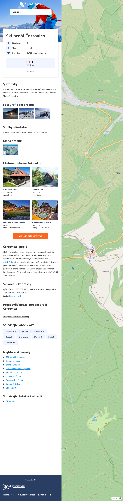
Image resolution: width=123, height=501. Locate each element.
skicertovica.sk (14, 296)
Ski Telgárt (11, 387)
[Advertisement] (21, 419)
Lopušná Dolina (13, 384)
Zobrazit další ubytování (31, 236)
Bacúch (9, 337)
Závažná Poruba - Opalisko (18, 368)
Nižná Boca (39, 331)
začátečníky (8, 262)
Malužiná (38, 337)
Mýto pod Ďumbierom (16, 357)
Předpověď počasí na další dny (16, 316)
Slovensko (30, 71)
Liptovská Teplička (14, 372)
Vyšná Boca (11, 331)
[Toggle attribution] (120, 498)
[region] (92, 250)
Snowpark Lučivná (14, 380)
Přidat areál (8, 494)
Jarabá (25, 331)
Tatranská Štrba (13, 376)
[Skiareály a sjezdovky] (50, 495)
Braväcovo (23, 337)
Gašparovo (10, 342)
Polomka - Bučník (14, 361)
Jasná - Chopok (13, 364)
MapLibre (115, 498)
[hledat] (49, 12)
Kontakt (42, 494)
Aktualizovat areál (26, 494)
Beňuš (51, 337)
